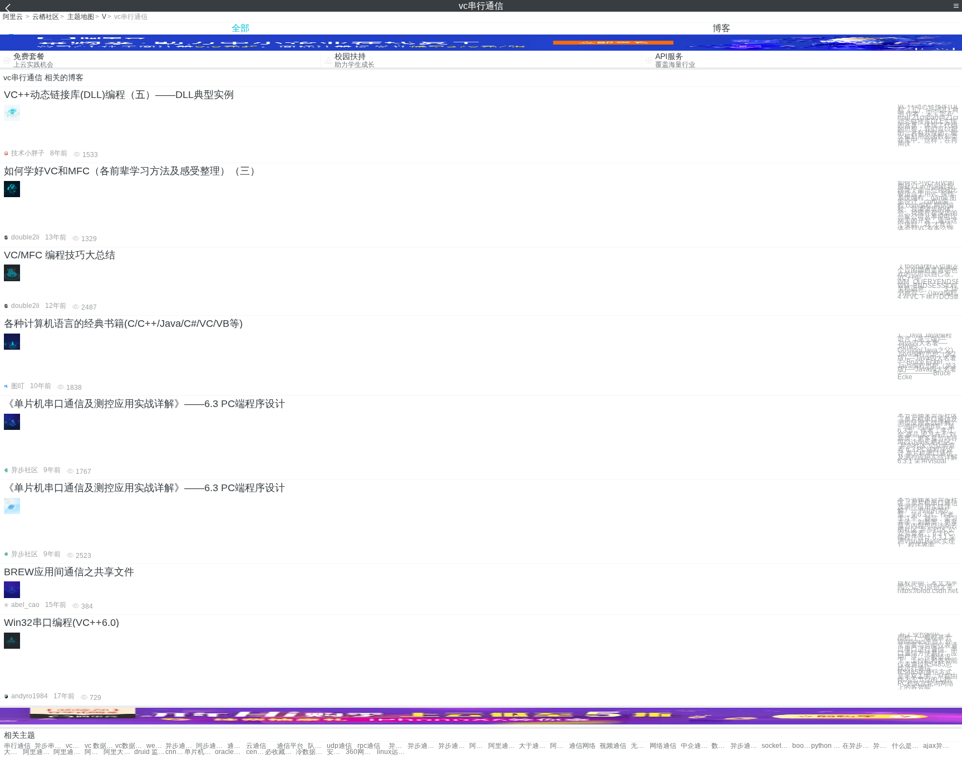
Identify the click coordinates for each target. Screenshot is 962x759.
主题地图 (80, 17)
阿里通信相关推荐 (94, 752)
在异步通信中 (857, 746)
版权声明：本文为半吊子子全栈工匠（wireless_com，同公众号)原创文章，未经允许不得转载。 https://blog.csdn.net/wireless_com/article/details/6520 (927, 586)
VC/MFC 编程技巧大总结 (59, 255)
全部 (240, 28)
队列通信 (317, 746)
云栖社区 (45, 17)
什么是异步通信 (907, 746)
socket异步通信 (777, 746)
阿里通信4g (503, 746)
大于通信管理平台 (13, 752)
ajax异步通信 (938, 746)
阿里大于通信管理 (119, 752)
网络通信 (663, 746)
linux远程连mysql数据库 (392, 752)
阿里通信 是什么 (38, 752)
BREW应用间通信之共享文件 (69, 571)
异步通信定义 (423, 746)
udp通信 (339, 746)
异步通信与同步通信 (180, 746)
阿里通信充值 (478, 746)
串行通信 (17, 746)
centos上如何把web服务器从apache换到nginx (255, 752)
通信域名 (236, 746)
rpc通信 (368, 746)
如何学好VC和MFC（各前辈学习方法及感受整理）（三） (132, 171)
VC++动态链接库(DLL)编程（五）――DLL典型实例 (119, 94)
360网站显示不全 (361, 752)
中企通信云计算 (696, 746)
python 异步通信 (826, 746)
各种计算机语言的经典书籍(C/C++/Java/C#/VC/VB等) (123, 323)
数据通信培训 (720, 746)
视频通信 (613, 746)
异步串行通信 (50, 746)
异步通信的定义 (745, 746)
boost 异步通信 (801, 746)
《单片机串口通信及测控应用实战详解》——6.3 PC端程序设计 (144, 403)
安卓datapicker (336, 752)
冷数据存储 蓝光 (311, 752)
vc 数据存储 (100, 746)
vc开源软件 (75, 746)
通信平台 (290, 746)
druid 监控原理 (149, 752)
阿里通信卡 (559, 746)
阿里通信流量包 (68, 752)
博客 (721, 28)
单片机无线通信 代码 (199, 752)
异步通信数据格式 (882, 746)
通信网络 (582, 746)
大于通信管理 (534, 746)
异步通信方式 (453, 746)
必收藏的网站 (280, 752)
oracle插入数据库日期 (230, 752)
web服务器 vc (155, 746)
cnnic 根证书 (174, 752)
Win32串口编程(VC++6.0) (61, 622)
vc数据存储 (130, 746)
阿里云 (13, 17)
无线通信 (640, 746)
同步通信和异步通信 (211, 746)
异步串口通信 (398, 746)
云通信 (256, 746)
